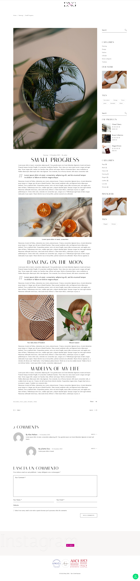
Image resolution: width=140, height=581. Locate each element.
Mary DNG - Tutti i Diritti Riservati (72, 573)
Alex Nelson (32, 434)
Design (104, 49)
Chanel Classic (116, 124)
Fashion (104, 52)
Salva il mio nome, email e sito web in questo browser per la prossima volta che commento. (41, 510)
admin (64, 155)
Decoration (16, 402)
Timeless (104, 62)
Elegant (106, 224)
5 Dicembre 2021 (55, 155)
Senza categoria (106, 59)
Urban (35, 402)
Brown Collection (117, 135)
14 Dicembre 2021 (44, 435)
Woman (114, 224)
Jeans (25, 402)
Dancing (21, 15)
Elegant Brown (116, 146)
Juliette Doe (45, 449)
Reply (93, 434)
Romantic (30, 402)
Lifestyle (104, 56)
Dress (21, 402)
